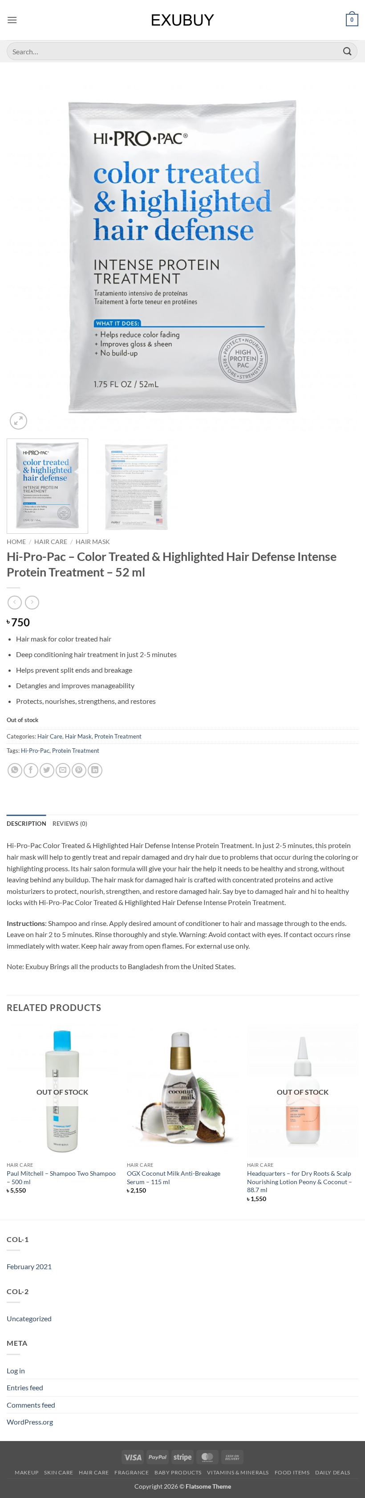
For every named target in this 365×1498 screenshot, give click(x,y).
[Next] (340, 256)
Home (16, 541)
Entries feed (25, 1387)
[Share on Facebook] (31, 770)
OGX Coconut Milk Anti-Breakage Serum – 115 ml (173, 1177)
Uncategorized (29, 1318)
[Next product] (14, 602)
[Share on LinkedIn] (95, 770)
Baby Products (178, 1472)
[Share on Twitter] (47, 770)
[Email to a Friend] (63, 770)
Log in (16, 1370)
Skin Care (58, 1472)
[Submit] (348, 51)
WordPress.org (30, 1421)
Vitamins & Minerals (238, 1472)
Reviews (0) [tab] (70, 823)
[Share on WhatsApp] (15, 770)
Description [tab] (26, 823)
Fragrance (131, 1472)
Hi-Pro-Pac (35, 750)
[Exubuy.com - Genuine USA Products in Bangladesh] (183, 20)
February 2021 (29, 1266)
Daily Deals (332, 1472)
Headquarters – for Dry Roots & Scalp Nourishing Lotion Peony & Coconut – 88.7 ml (299, 1181)
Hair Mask (93, 541)
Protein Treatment (118, 736)
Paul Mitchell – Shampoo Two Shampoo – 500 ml (61, 1177)
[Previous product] (32, 602)
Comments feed (31, 1405)
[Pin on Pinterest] (79, 770)
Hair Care (50, 541)
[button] (12, 20)
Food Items (292, 1472)
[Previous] (25, 256)
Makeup (27, 1472)
